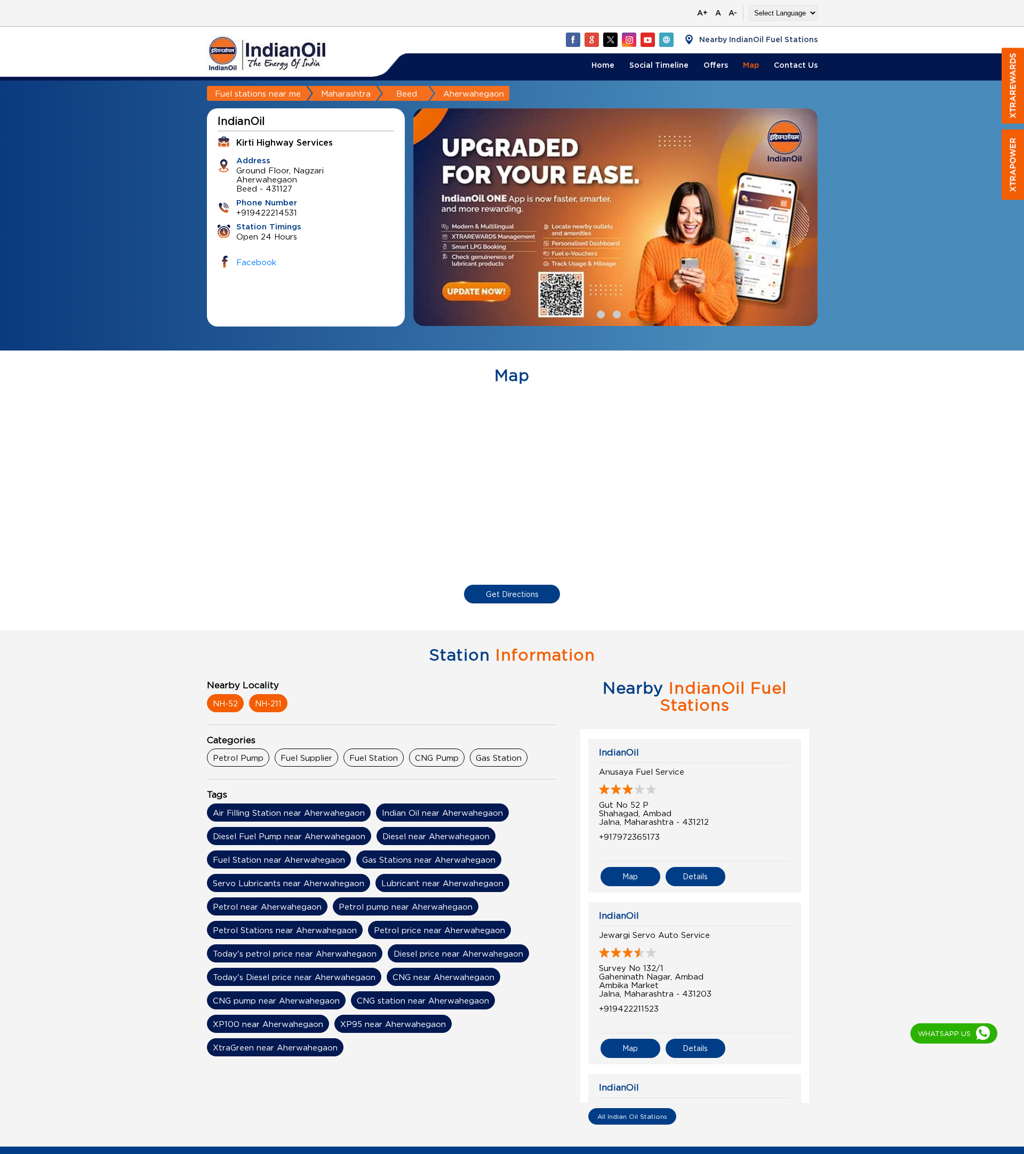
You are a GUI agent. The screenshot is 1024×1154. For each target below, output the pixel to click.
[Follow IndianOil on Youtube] (647, 39)
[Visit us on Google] (591, 39)
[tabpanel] (526, 217)
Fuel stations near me (258, 93)
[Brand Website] (666, 39)
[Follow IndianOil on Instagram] (629, 39)
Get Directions (512, 594)
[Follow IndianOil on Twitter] (610, 39)
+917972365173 (629, 836)
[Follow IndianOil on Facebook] (573, 39)
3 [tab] (631, 313)
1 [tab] (599, 313)
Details (695, 876)
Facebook (256, 262)
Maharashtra (346, 93)
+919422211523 (629, 1008)
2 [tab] (615, 313)
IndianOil (619, 752)
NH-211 (268, 703)
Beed (406, 93)
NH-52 (225, 703)
